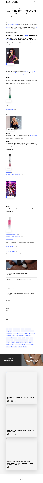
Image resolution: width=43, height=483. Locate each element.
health (24, 337)
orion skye (31, 340)
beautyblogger (8, 331)
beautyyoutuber (9, 333)
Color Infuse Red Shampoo (10, 248)
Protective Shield (8, 172)
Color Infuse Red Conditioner (11, 251)
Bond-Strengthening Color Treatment (25, 74)
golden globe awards (19, 335)
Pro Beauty (27, 8)
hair (15, 337)
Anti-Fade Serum (8, 111)
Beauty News (12, 8)
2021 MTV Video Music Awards (12, 24)
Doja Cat (18, 25)
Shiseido (12, 344)
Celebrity (18, 8)
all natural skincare (16, 328)
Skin (6, 317)
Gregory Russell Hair (9, 337)
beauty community (16, 331)
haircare (19, 337)
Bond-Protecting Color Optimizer (27, 69)
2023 (10, 328)
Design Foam (8, 106)
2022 (7, 328)
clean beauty (16, 333)
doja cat (26, 333)
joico (27, 337)
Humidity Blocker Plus (9, 239)
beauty (23, 328)
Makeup (7, 310)
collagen (21, 333)
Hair (22, 8)
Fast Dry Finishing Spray (10, 109)
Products (31, 8)
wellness (20, 346)
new (12, 340)
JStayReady (26, 35)
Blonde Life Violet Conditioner (11, 246)
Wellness (7, 321)
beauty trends (31, 331)
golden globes (27, 335)
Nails (6, 312)
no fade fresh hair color (18, 340)
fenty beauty (8, 335)
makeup (31, 337)
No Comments (28, 16)
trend (16, 346)
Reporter (13, 16)
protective (8, 39)
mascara (7, 340)
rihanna (26, 342)
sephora (7, 344)
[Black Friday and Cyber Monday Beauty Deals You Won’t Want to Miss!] (21, 388)
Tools (7, 319)
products (7, 342)
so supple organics (30, 344)
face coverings (32, 333)
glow (13, 335)
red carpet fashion (19, 342)
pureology (13, 342)
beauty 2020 (28, 328)
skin (19, 344)
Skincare (23, 344)
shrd (16, 344)
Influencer (7, 308)
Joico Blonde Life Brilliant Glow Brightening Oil (13, 174)
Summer (7, 346)
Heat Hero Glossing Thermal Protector (12, 177)
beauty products (24, 331)
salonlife (30, 342)
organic (26, 340)
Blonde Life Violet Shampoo (10, 243)
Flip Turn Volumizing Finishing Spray (12, 234)
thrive (12, 346)
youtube (24, 346)
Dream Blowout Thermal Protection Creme (13, 236)
